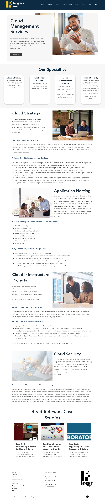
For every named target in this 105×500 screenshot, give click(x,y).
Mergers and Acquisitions (19, 486)
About (14, 477)
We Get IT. (16, 7)
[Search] (96, 4)
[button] (83, 4)
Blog (13, 490)
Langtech (18, 3)
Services (14, 474)
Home (14, 472)
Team (13, 481)
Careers (14, 488)
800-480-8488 (50, 486)
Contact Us (15, 483)
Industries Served (17, 479)
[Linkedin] (87, 497)
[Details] (14, 89)
